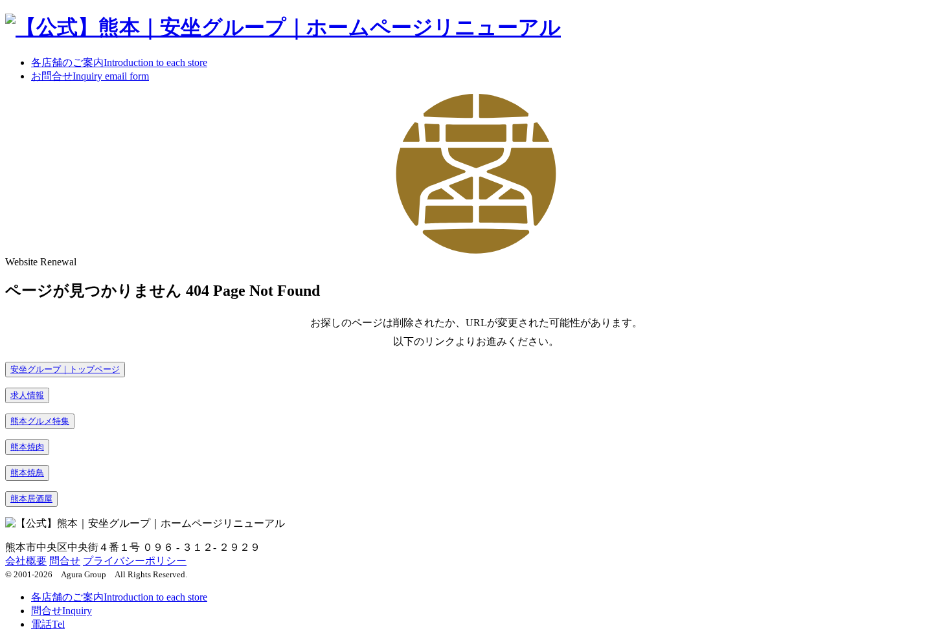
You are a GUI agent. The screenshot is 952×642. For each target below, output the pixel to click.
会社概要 (26, 560)
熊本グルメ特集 (39, 421)
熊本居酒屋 (31, 499)
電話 (48, 624)
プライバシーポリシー (135, 560)
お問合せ (90, 76)
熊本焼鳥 (27, 473)
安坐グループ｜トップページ (65, 369)
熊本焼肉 (27, 447)
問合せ (64, 560)
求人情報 (27, 395)
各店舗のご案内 (119, 62)
